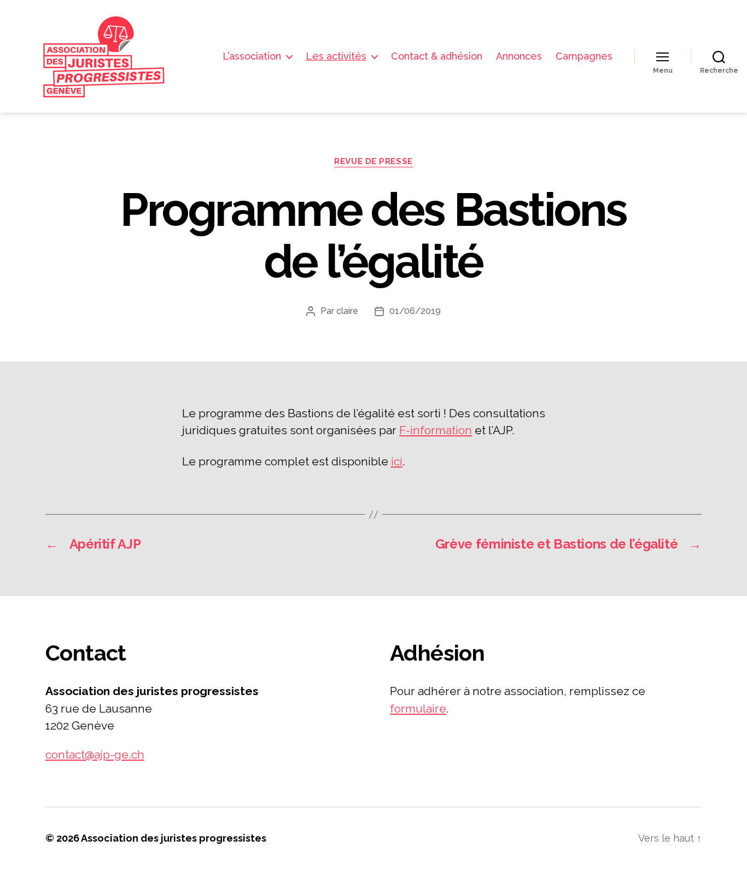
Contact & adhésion (436, 56)
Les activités (336, 56)
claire (347, 311)
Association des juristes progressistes (173, 838)
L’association (252, 56)
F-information (435, 430)
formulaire (418, 708)
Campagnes (584, 56)
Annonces (519, 56)
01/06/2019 (415, 311)
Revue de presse (373, 161)
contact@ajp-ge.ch (94, 754)
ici (396, 461)
